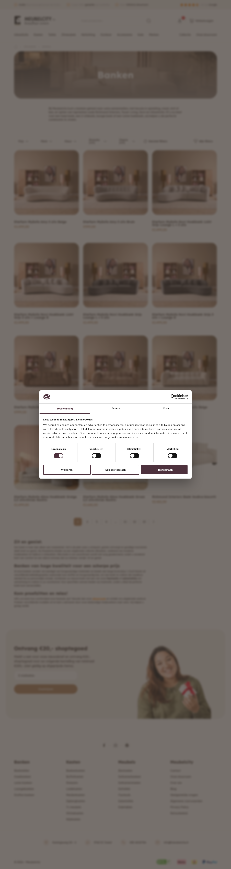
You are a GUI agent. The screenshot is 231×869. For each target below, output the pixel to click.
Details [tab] (115, 408)
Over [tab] (166, 408)
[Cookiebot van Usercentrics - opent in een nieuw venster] (173, 396)
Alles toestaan (164, 469)
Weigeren (67, 469)
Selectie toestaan (115, 469)
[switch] (96, 455)
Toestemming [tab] (65, 408)
